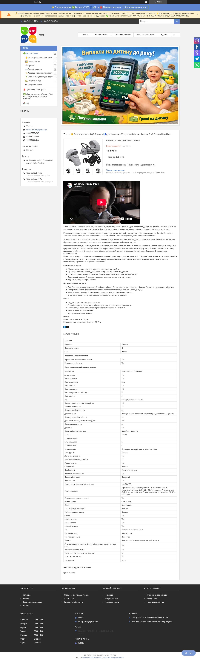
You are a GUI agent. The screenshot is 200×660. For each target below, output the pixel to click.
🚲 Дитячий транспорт (33, 69)
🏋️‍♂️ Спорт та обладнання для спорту (39, 77)
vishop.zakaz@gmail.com (36, 130)
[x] (67, 327)
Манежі (26, 606)
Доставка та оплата (123, 35)
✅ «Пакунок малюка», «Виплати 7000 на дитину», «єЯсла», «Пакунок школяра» (38, 96)
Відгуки (164, 35)
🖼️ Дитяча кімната (32, 62)
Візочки (26, 599)
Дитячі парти (69, 599)
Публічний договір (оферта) (157, 595)
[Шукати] (177, 21)
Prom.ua (113, 655)
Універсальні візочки (130, 134)
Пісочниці (109, 595)
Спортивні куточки (112, 602)
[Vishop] (28, 35)
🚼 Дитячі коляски (111, 134)
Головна (85, 35)
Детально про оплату (135, 7)
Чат (190, 653)
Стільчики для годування (32, 602)
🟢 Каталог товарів (30, 53)
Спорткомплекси (111, 599)
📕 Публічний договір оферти (34, 90)
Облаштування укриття (155, 602)
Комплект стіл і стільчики (73, 602)
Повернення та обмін (145, 35)
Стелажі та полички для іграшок (76, 595)
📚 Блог (26, 103)
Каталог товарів (101, 35)
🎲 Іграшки (29, 65)
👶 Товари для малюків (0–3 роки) (86, 134)
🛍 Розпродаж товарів (33, 85)
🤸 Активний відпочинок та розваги (39, 73)
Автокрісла (27, 595)
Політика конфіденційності (113, 657)
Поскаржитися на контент (92, 657)
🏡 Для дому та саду (33, 81)
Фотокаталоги (152, 599)
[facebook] (64, 327)
